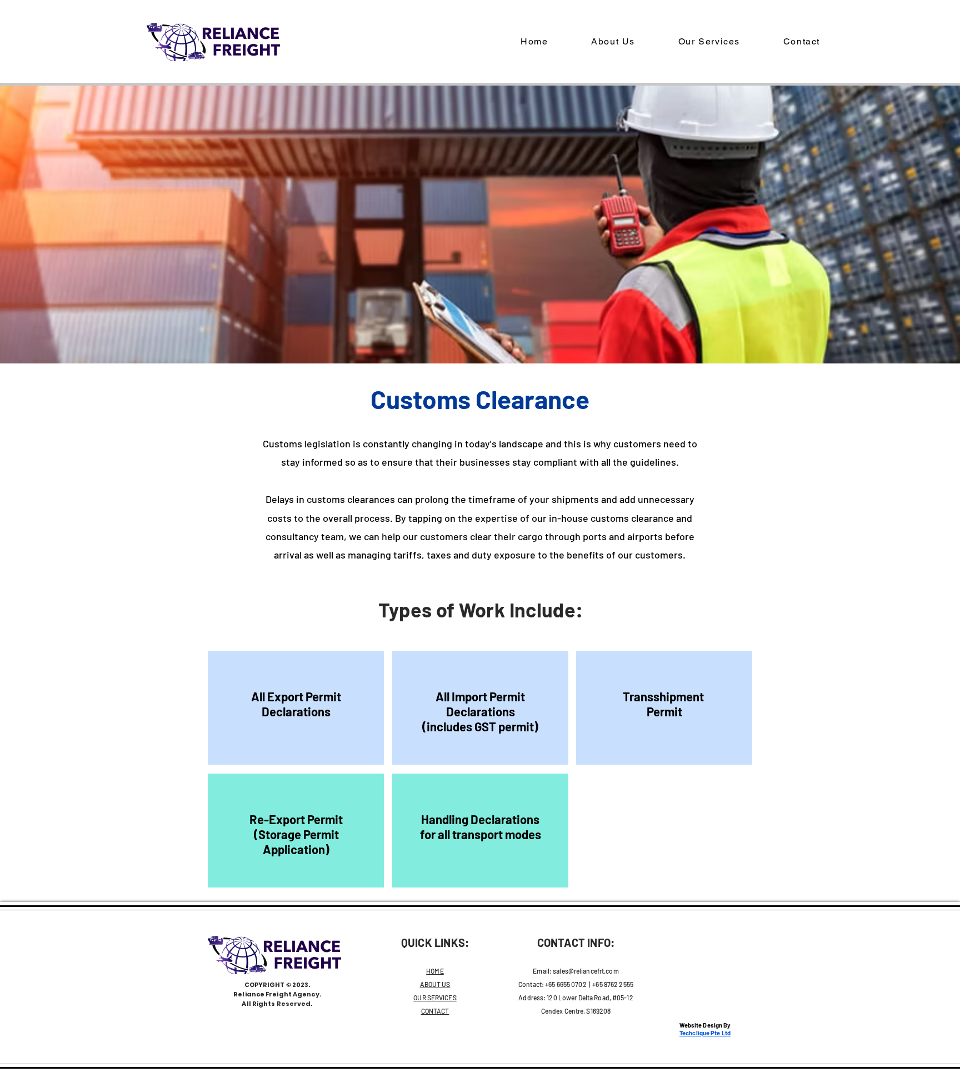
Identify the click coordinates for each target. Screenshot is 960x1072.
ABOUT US (435, 984)
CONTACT (435, 1011)
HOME (434, 971)
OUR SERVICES (434, 997)
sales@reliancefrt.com (586, 971)
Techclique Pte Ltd (705, 1032)
